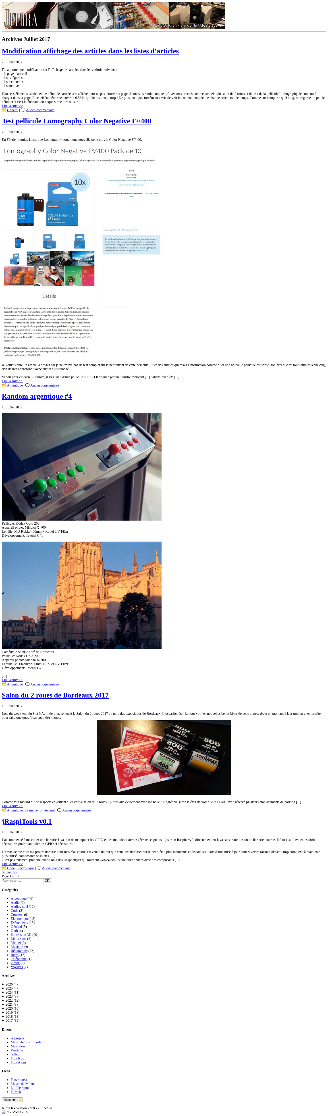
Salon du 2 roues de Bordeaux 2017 (55, 695)
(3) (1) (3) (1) (12, 1005)
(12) (12, 1000)
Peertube (17, 1050)
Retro (15, 955)
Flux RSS (18, 1058)
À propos (17, 1038)
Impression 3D (21, 935)
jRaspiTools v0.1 (27, 821)
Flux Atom (18, 1062)
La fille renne (20, 1088)
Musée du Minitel (23, 1084)
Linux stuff (18, 939)
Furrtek (16, 1092)
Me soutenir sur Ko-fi (26, 1042)
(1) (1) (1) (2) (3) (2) (11, 1009)
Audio (15, 902)
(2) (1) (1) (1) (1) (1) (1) (12, 996)
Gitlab (15, 1054)
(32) (12, 1020)
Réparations (19, 951)
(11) (12, 992)
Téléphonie (19, 959)
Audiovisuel (19, 906)
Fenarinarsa (19, 1080)
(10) (12, 1008)
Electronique (25, 868)
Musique (17, 947)
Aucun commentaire (40, 110)
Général (12, 110)
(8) (12, 996)
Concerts (17, 914)
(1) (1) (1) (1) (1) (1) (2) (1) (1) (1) (12, 992)
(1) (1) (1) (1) (10, 984)
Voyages (17, 967)
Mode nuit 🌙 (12, 1099)
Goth (14, 931)
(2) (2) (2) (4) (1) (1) (12, 1000)
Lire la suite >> (12, 106)
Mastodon (18, 1046)
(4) (12, 984)
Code (11, 868)
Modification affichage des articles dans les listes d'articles (90, 51)
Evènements (33, 810)
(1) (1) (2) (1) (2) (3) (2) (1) (12, 1017)
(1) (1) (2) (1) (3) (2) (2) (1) (11, 1013)
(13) (12, 1012)
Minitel (16, 943)
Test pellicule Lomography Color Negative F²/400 (76, 121)
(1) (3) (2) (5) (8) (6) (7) (12, 1021)
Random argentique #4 (37, 396)
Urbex (15, 963)
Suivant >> (9, 872)
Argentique (15, 385)
